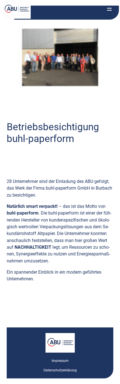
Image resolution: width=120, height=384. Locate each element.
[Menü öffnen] (109, 9)
